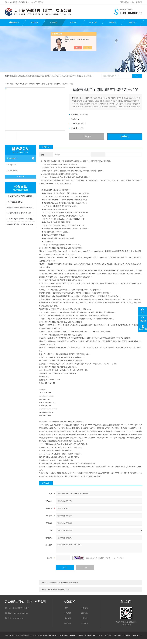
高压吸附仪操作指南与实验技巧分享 (21, 207)
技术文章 (93, 22)
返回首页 (123, 2)
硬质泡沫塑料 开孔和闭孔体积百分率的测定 (21, 224)
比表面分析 (12, 165)
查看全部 (20, 177)
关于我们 (34, 22)
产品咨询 (87, 136)
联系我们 (139, 2)
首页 (16, 84)
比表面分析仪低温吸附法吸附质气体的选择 (21, 196)
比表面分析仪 (34, 84)
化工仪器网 (126, 635)
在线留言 (131, 2)
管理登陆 (108, 635)
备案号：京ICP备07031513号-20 (90, 635)
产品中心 (54, 22)
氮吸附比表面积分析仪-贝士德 (58, 589)
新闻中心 (73, 22)
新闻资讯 (84, 613)
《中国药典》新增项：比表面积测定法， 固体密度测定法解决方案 (21, 219)
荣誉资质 (84, 618)
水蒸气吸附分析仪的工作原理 (19, 213)
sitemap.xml (137, 635)
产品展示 (67, 613)
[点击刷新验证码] (78, 558)
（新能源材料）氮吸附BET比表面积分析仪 (63, 583)
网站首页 (16, 22)
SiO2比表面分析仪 (15, 202)
